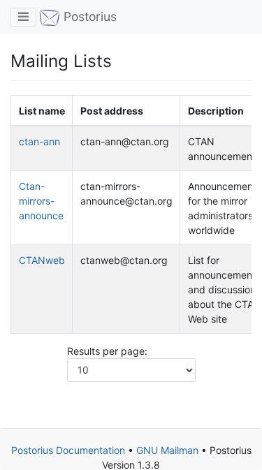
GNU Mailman (167, 450)
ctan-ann (39, 141)
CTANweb (42, 260)
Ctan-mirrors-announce (41, 200)
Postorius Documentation (68, 450)
